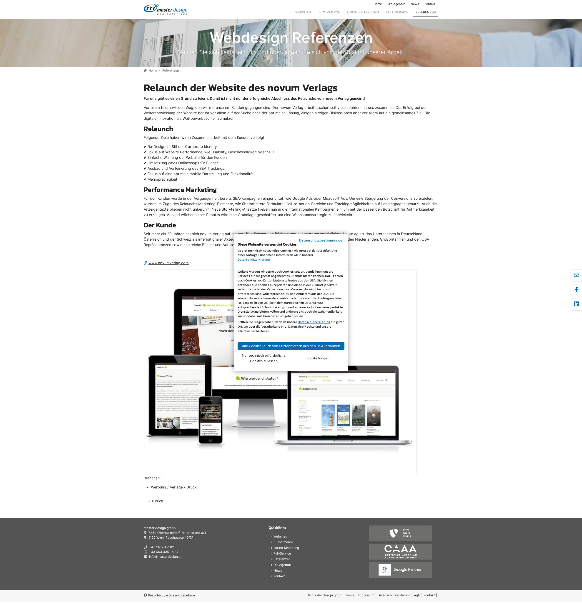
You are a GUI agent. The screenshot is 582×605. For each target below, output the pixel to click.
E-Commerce (329, 12)
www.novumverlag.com (168, 263)
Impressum (366, 595)
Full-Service (397, 12)
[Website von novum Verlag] (280, 372)
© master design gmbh (325, 595)
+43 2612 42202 (161, 547)
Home (378, 4)
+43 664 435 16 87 (163, 552)
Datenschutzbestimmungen (321, 240)
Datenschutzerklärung (394, 595)
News (415, 4)
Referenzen (426, 12)
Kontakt (430, 4)
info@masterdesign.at (165, 556)
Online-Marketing (363, 12)
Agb (417, 595)
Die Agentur (396, 4)
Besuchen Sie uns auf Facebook (172, 595)
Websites (303, 12)
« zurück (155, 501)
